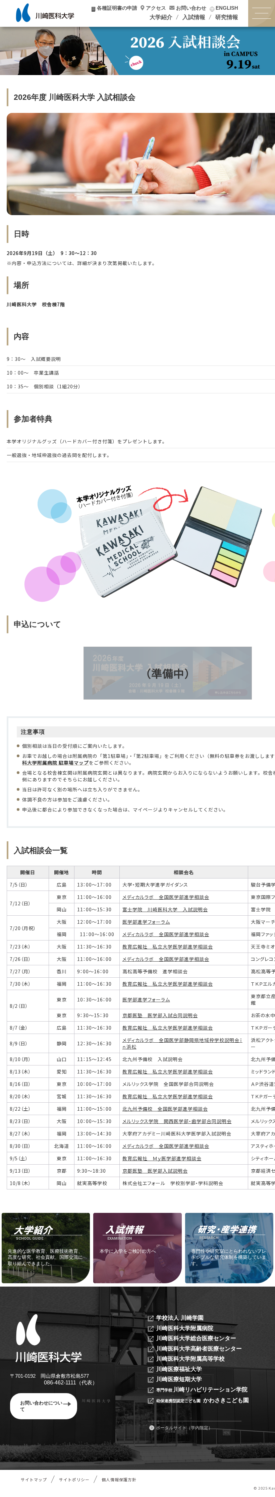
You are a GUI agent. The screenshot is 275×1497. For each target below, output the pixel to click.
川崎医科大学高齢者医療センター (199, 1349)
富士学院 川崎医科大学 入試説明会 (165, 909)
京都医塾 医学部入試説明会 (155, 1170)
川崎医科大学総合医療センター (196, 1338)
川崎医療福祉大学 (179, 1369)
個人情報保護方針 (119, 1479)
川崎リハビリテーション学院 (201, 1389)
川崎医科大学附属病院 (184, 1328)
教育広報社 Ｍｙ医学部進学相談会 (162, 1158)
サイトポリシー (74, 1479)
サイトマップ (34, 1479)
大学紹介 (161, 17)
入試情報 (193, 17)
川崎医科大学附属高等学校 (190, 1359)
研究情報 (226, 17)
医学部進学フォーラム (146, 921)
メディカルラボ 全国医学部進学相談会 (165, 897)
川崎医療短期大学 (179, 1379)
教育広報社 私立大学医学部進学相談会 (167, 946)
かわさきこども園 (202, 1400)
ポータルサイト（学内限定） (184, 1427)
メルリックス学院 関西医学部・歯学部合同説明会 (177, 1121)
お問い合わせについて (41, 1406)
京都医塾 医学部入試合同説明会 (160, 1015)
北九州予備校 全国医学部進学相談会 (165, 1108)
